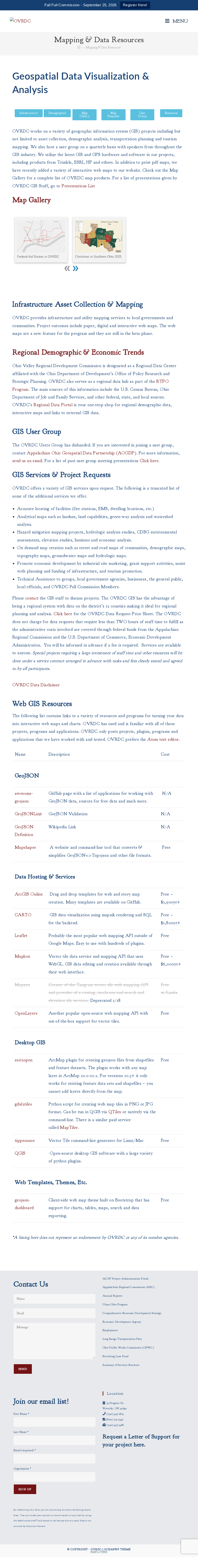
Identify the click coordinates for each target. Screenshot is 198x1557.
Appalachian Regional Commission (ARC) (129, 1287)
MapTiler (69, 1127)
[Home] (78, 47)
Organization (22, 1468)
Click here (149, 461)
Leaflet (21, 935)
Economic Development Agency (122, 1322)
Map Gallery (31, 199)
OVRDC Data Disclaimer (36, 685)
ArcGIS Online (29, 894)
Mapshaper (25, 847)
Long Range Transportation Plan (122, 1339)
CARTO (23, 915)
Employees (99, 1552)
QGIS (20, 1153)
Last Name (21, 1432)
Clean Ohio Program (115, 1304)
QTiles (115, 1112)
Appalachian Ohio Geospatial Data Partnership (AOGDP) (81, 453)
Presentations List (78, 186)
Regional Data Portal (53, 405)
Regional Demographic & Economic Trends (78, 352)
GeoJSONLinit (28, 814)
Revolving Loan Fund (116, 1356)
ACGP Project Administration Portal (125, 1279)
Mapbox (22, 956)
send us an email (27, 461)
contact (32, 598)
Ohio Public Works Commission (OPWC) (128, 1347)
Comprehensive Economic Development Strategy (132, 1313)
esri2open (24, 1060)
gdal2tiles (23, 1104)
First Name (21, 1414)
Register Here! (135, 5)
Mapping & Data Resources (103, 47)
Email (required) (25, 1450)
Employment (110, 1330)
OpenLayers (26, 1013)
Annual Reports (112, 1296)
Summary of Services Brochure (121, 1365)
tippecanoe (25, 1140)
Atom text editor (163, 739)
